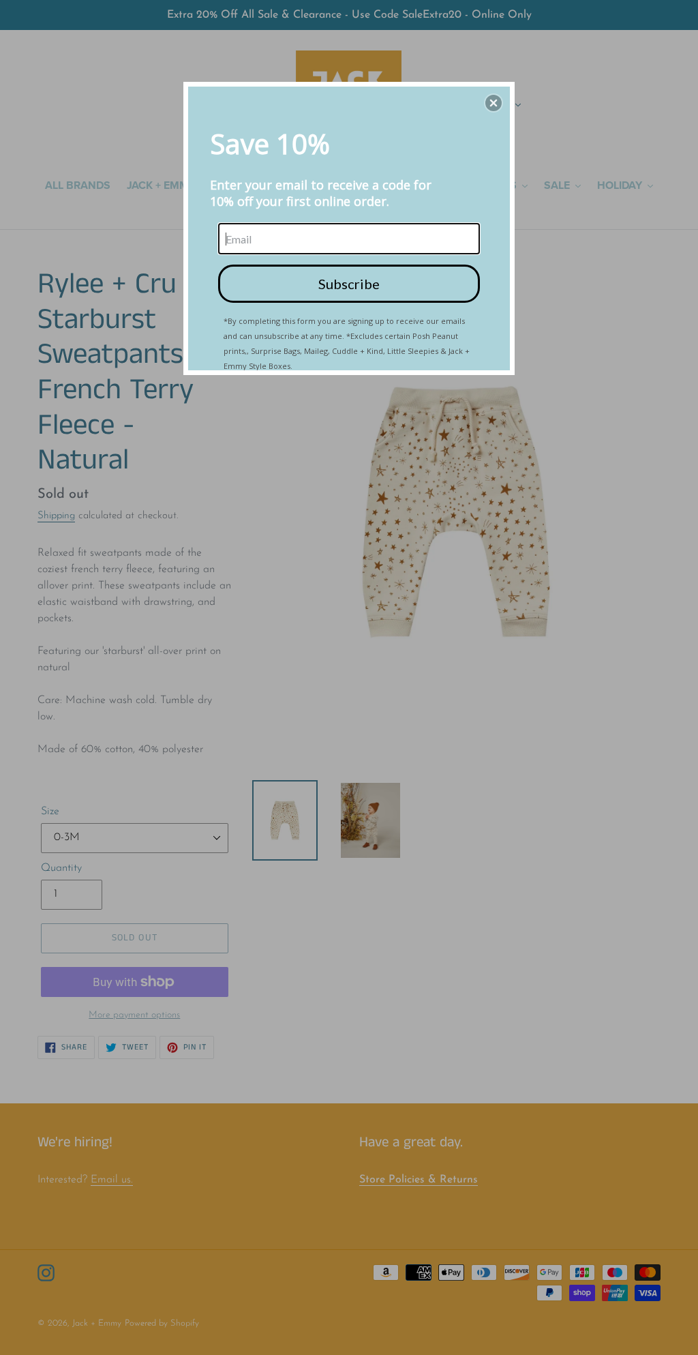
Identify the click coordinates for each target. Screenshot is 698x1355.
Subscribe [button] (349, 284)
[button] (493, 103)
